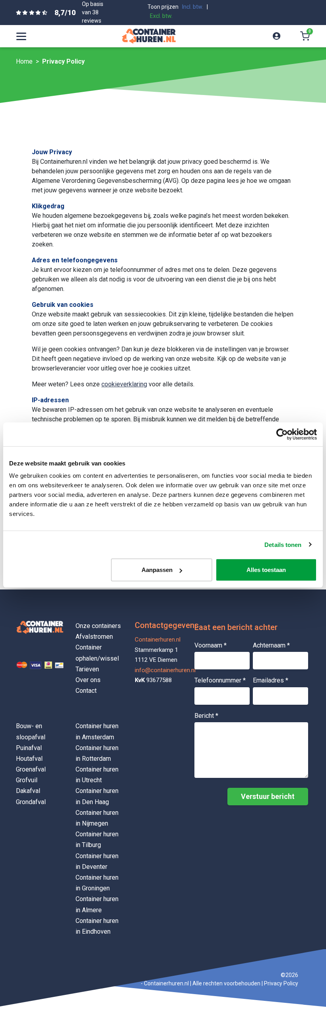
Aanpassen (157, 569)
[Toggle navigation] (21, 36)
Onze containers (98, 626)
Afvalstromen (94, 636)
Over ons (88, 680)
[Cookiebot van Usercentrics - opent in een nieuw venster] (282, 434)
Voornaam (210, 645)
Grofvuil (26, 780)
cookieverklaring (124, 384)
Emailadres (270, 680)
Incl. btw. (192, 7)
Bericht (206, 715)
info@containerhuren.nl (158, 670)
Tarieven (87, 669)
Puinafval (29, 748)
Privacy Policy (281, 983)
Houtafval (29, 758)
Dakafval (28, 791)
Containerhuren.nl (157, 639)
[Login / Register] (276, 36)
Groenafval (31, 769)
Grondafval (31, 802)
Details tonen (282, 544)
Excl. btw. (161, 16)
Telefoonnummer (220, 680)
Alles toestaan (266, 569)
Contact (86, 690)
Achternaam (271, 645)
